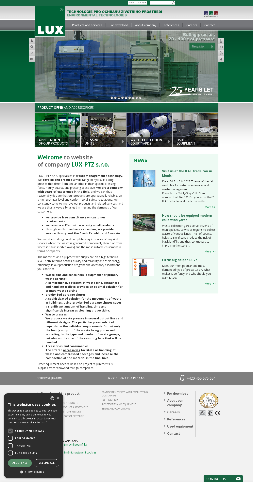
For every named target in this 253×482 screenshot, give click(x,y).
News (140, 160)
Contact (209, 25)
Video (33, 47)
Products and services (87, 25)
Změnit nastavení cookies (80, 452)
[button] (33, 472)
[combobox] (52, 398)
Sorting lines (110, 400)
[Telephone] (221, 41)
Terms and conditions (116, 408)
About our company (175, 402)
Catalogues (33, 53)
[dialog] (33, 435)
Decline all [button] (47, 463)
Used (186, 142)
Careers (191, 25)
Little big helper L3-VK (179, 260)
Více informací (38, 422)
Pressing (92, 142)
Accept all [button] (19, 463)
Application (53, 142)
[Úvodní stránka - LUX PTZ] (50, 21)
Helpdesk (33, 41)
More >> (210, 207)
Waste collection (146, 142)
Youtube (221, 53)
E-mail (221, 47)
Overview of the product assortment (60, 395)
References (171, 25)
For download (119, 25)
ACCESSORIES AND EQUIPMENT (119, 404)
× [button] (57, 397)
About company (145, 25)
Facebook (221, 59)
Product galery (37, 59)
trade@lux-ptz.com (50, 378)
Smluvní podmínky (75, 444)
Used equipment (180, 426)
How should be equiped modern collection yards (187, 217)
